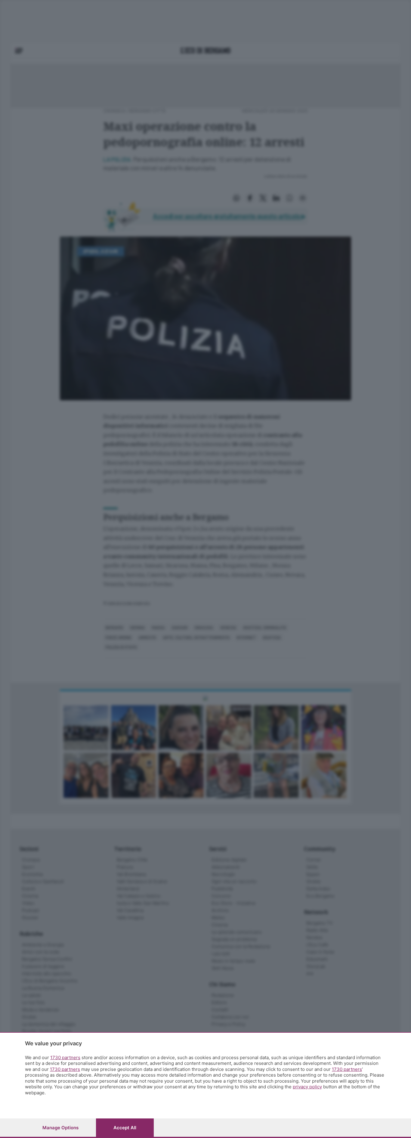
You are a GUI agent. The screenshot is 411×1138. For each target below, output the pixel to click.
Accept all (124, 1127)
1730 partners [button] (65, 1057)
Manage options (60, 1127)
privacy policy (307, 1087)
